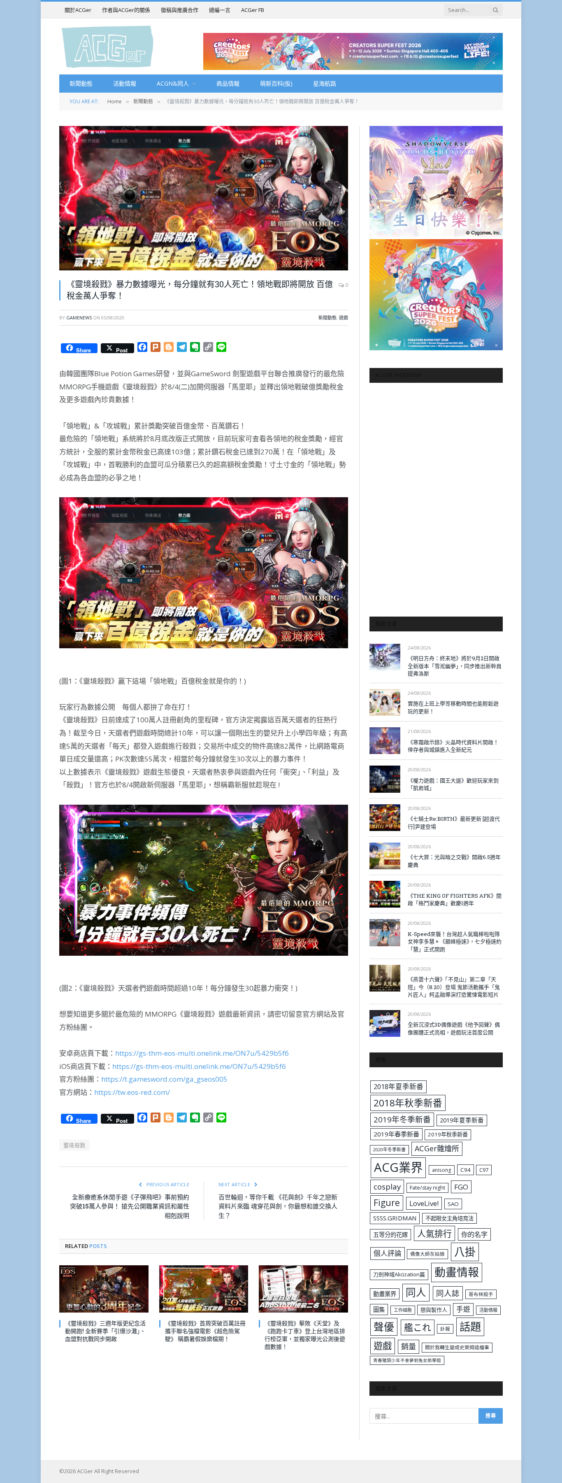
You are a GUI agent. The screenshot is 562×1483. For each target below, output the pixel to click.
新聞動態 (81, 83)
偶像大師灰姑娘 (427, 1254)
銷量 (408, 1346)
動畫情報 (456, 1272)
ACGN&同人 (173, 83)
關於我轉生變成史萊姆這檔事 (457, 1347)
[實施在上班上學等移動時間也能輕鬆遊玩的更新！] (384, 702)
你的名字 (474, 1234)
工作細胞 (403, 1310)
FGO (461, 1187)
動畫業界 (384, 1294)
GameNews (79, 317)
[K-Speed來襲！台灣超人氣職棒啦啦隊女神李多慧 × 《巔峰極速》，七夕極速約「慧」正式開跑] (384, 932)
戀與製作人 (433, 1309)
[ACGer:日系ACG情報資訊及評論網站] (107, 46)
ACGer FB (252, 10)
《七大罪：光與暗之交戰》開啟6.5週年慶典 (454, 860)
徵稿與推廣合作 (179, 10)
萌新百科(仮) (276, 83)
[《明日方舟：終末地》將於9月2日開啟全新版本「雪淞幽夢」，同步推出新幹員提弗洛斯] (384, 657)
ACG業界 (398, 1167)
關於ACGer (78, 10)
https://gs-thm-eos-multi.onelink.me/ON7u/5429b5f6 (202, 1053)
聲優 (384, 1327)
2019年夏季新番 (462, 1120)
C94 (465, 1169)
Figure (387, 1202)
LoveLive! (424, 1203)
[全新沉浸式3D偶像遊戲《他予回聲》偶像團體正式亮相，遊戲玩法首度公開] (384, 1023)
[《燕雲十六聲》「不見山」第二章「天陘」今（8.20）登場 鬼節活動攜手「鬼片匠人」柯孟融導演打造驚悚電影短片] (384, 978)
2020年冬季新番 (389, 1149)
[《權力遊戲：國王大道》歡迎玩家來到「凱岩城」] (384, 779)
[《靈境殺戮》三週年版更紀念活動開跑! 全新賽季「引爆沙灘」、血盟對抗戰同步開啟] (104, 1289)
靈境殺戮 (74, 1145)
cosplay (387, 1186)
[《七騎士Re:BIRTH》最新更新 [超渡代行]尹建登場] (384, 817)
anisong (441, 1169)
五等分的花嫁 (390, 1235)
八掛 (465, 1251)
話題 (470, 1326)
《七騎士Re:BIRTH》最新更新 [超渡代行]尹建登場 (454, 822)
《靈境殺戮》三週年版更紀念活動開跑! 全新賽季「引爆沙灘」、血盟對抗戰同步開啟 (105, 1331)
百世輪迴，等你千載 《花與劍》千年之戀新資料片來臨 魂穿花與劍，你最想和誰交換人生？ (277, 1206)
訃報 (445, 1329)
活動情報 (124, 83)
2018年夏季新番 (398, 1086)
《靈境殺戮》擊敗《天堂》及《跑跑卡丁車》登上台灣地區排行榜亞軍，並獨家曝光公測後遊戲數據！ (305, 1334)
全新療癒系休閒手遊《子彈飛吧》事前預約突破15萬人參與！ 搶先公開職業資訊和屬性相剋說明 (129, 1206)
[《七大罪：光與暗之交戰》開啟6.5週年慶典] (384, 856)
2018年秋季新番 (408, 1103)
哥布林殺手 (481, 1294)
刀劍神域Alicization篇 (399, 1274)
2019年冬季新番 (402, 1119)
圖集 (379, 1309)
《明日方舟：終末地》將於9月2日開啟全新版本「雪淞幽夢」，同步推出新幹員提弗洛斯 (455, 665)
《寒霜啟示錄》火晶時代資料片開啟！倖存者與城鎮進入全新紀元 (453, 746)
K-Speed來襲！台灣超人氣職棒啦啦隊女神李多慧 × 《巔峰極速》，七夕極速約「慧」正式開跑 (455, 941)
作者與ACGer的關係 (126, 10)
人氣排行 (434, 1233)
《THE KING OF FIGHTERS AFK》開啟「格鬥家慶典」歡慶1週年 (455, 899)
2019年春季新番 (396, 1134)
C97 (483, 1169)
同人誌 (448, 1293)
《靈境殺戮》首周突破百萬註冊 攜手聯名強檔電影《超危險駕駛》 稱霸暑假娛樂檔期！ (205, 1331)
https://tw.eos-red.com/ (132, 1092)
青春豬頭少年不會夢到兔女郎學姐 (407, 1360)
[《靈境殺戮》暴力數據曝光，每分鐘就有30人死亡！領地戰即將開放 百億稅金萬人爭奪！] (203, 198)
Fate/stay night (427, 1187)
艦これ (417, 1327)
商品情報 (227, 83)
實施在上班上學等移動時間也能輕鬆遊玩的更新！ (453, 707)
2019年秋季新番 (448, 1134)
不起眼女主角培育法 (449, 1218)
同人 (416, 1292)
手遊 (463, 1309)
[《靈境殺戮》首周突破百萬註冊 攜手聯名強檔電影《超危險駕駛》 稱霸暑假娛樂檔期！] (203, 1289)
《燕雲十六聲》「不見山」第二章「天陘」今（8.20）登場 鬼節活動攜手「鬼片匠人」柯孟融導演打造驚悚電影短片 (454, 986)
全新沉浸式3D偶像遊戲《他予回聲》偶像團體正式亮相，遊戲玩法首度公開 (454, 1028)
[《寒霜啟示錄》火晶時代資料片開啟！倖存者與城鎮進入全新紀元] (384, 740)
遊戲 (343, 317)
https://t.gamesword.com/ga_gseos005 (164, 1079)
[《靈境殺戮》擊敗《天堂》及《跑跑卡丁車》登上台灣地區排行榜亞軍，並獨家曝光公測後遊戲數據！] (303, 1289)
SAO (453, 1204)
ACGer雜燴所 (437, 1148)
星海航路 (324, 83)
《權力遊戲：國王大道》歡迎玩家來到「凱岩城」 (453, 784)
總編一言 (219, 10)
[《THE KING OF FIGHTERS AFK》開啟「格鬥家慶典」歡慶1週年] (384, 894)
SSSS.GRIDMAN (394, 1218)
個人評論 (388, 1253)
